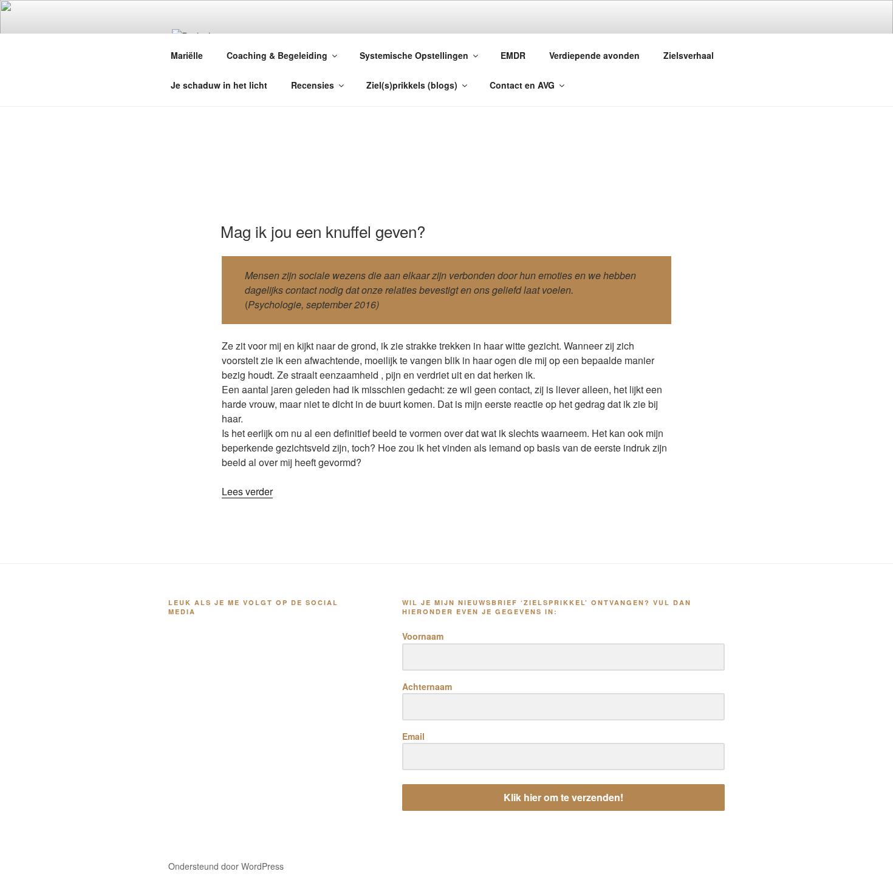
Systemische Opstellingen (414, 55)
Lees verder (247, 491)
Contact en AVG (522, 85)
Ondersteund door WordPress (226, 866)
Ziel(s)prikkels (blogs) (411, 85)
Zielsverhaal (688, 55)
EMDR (513, 55)
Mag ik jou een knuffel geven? (323, 231)
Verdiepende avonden (594, 55)
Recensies (312, 85)
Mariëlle (187, 55)
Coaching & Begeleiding (277, 55)
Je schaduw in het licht (219, 85)
